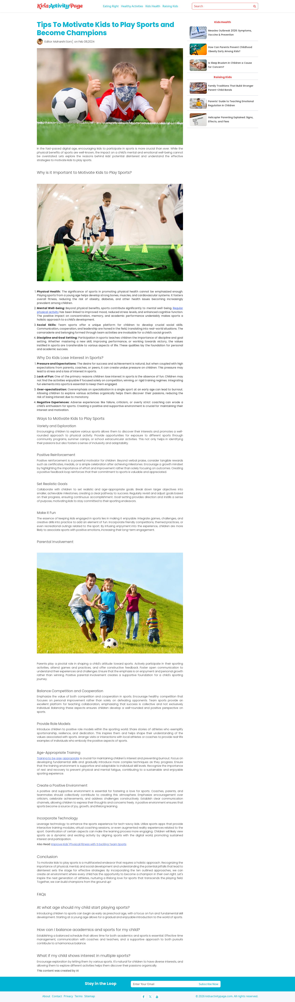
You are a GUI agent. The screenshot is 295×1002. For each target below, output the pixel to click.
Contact (57, 996)
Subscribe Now (208, 984)
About (46, 996)
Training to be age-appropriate (58, 758)
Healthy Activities (132, 6)
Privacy (68, 996)
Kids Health (152, 6)
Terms (79, 996)
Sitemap (89, 996)
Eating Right (111, 6)
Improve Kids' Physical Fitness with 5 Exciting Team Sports (88, 844)
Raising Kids (170, 6)
